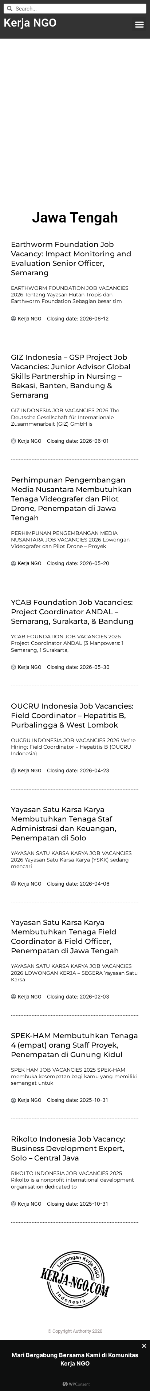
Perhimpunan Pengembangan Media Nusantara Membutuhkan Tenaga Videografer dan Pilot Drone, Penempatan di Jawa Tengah (71, 499)
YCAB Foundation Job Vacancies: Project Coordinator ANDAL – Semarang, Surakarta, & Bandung (72, 612)
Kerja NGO (30, 22)
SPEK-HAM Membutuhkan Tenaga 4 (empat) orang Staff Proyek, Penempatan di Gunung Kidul (74, 1045)
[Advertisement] (75, 121)
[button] (139, 24)
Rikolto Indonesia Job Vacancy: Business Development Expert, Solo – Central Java (68, 1148)
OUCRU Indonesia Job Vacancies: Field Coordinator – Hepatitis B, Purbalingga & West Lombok (72, 715)
